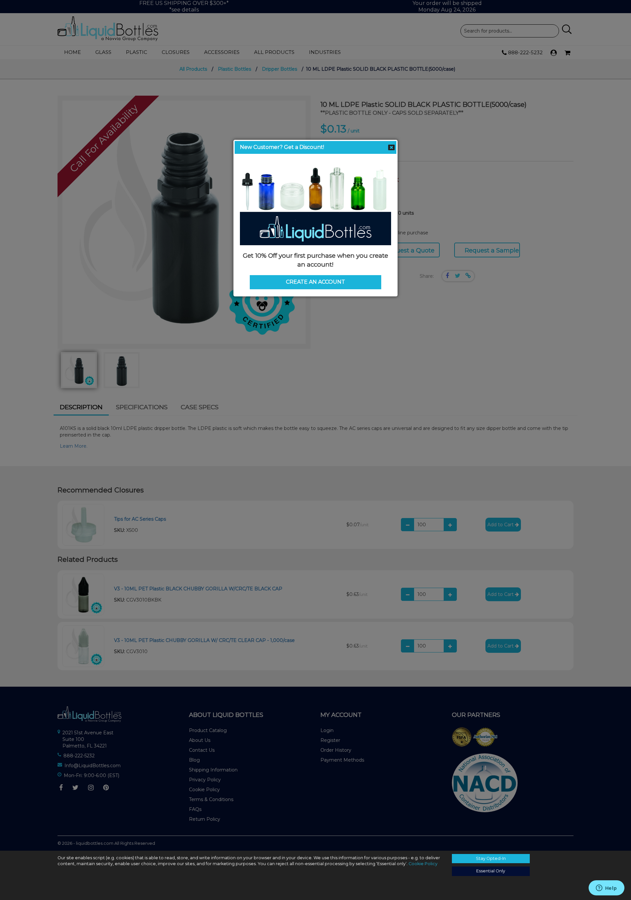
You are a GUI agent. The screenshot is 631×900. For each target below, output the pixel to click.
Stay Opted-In (491, 858)
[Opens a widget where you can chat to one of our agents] (606, 888)
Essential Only (490, 870)
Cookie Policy (423, 863)
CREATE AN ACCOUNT (315, 282)
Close (391, 147)
